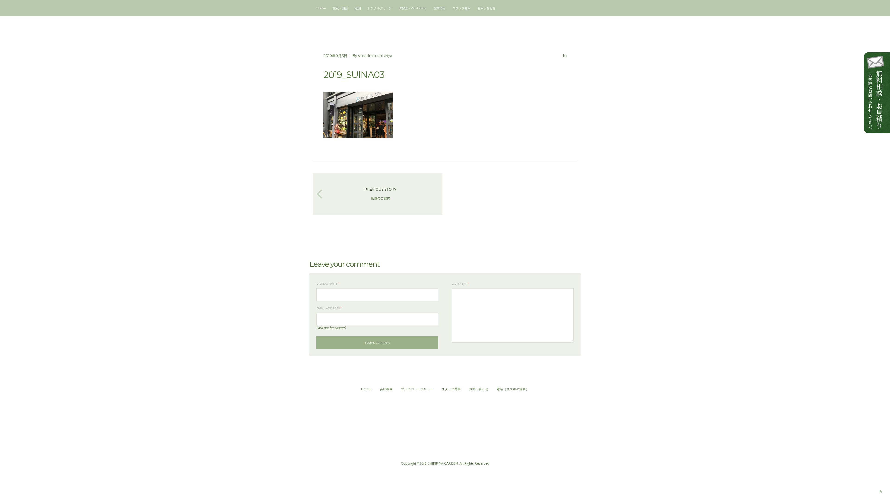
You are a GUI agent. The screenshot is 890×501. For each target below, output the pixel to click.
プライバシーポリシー (417, 389)
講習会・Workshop (412, 8)
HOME (366, 389)
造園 (358, 8)
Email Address (329, 308)
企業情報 (439, 8)
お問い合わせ (486, 8)
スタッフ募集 (461, 8)
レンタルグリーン (380, 8)
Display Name (327, 283)
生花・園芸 (340, 8)
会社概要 (386, 389)
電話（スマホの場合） (513, 389)
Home (321, 8)
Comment (460, 283)
